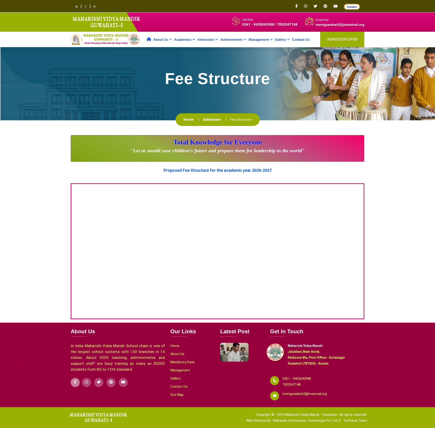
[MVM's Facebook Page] (299, 6)
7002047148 (292, 384)
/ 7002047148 (286, 24)
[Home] (76, 6)
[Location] (85, 6)
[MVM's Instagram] (309, 6)
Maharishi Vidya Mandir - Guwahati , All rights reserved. (326, 415)
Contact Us (301, 39)
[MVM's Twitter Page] (319, 6)
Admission (212, 119)
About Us (177, 354)
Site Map (177, 395)
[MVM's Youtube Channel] (339, 6)
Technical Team (355, 420)
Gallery (175, 378)
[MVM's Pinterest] (329, 6)
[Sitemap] (94, 6)
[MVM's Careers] (352, 6)
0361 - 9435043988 (258, 24)
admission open (342, 39)
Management (180, 370)
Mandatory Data (182, 362)
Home (188, 119)
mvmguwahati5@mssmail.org (340, 25)
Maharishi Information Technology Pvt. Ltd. (306, 420)
